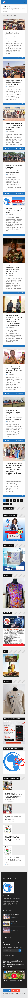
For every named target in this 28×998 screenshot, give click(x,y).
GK (3, 995)
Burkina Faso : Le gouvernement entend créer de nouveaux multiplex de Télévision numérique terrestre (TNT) (13, 796)
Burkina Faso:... (14, 921)
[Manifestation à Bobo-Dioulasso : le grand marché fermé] (14, 24)
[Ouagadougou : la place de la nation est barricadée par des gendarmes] (14, 69)
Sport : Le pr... (14, 927)
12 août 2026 (14, 917)
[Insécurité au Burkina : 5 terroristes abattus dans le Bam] (14, 201)
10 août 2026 (14, 930)
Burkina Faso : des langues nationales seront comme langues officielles (13, 817)
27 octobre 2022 (10, 174)
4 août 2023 (9, 843)
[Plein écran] (23, 980)
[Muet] (21, 980)
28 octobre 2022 (10, 38)
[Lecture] (5, 980)
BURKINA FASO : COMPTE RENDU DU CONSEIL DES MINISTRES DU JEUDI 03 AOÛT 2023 (12, 839)
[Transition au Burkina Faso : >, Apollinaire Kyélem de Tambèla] (14, 304)
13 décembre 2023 (10, 801)
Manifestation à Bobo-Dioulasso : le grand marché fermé (13, 35)
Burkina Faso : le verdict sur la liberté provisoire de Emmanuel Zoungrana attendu (14, 369)
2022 (9, 15)
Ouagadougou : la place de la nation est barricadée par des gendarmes (14, 82)
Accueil (5, 15)
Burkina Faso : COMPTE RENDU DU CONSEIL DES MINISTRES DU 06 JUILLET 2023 (13, 860)
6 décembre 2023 (10, 821)
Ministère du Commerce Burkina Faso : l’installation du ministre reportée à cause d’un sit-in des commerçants (14, 169)
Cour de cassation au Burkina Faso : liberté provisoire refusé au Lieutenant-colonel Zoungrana (13, 269)
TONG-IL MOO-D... (15, 914)
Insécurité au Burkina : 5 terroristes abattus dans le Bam (14, 210)
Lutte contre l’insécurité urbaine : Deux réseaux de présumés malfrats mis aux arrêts (14, 126)
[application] (14, 975)
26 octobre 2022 (10, 421)
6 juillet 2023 (9, 864)
